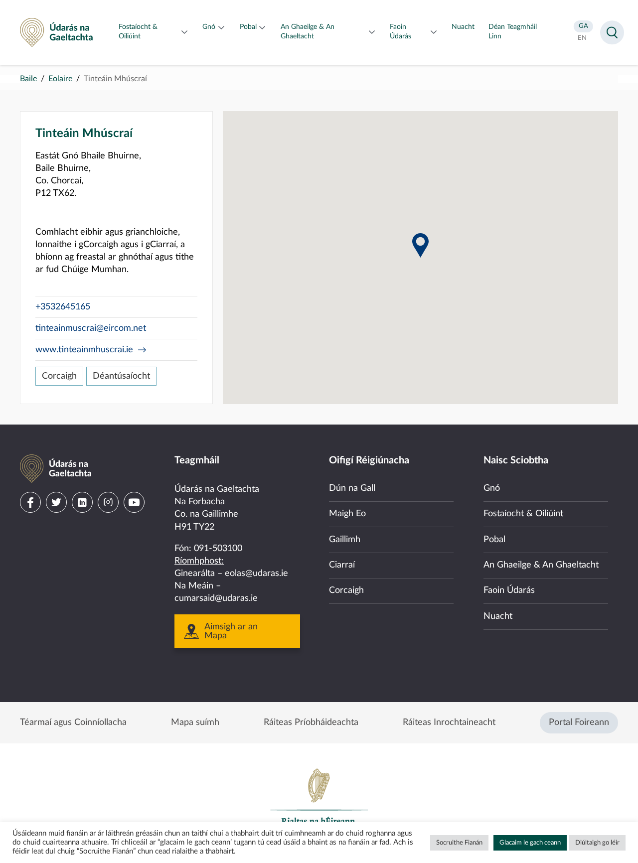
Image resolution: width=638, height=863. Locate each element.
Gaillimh (344, 539)
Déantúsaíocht (121, 376)
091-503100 (218, 548)
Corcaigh (59, 376)
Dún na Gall (352, 488)
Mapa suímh (195, 722)
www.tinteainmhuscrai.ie (84, 349)
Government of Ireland (319, 801)
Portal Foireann (579, 722)
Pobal (494, 539)
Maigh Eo (347, 513)
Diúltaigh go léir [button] (597, 843)
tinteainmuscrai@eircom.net (90, 328)
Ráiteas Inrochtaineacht (449, 722)
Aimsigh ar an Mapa (231, 631)
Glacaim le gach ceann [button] (530, 843)
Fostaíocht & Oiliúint (523, 513)
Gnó (491, 488)
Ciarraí (342, 565)
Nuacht (497, 616)
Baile (28, 79)
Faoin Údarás (509, 590)
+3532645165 (62, 306)
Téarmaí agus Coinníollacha (73, 722)
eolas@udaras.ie (256, 573)
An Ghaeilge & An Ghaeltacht (541, 565)
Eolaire (60, 79)
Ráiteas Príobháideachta (311, 722)
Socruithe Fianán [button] (459, 843)
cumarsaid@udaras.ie (216, 598)
